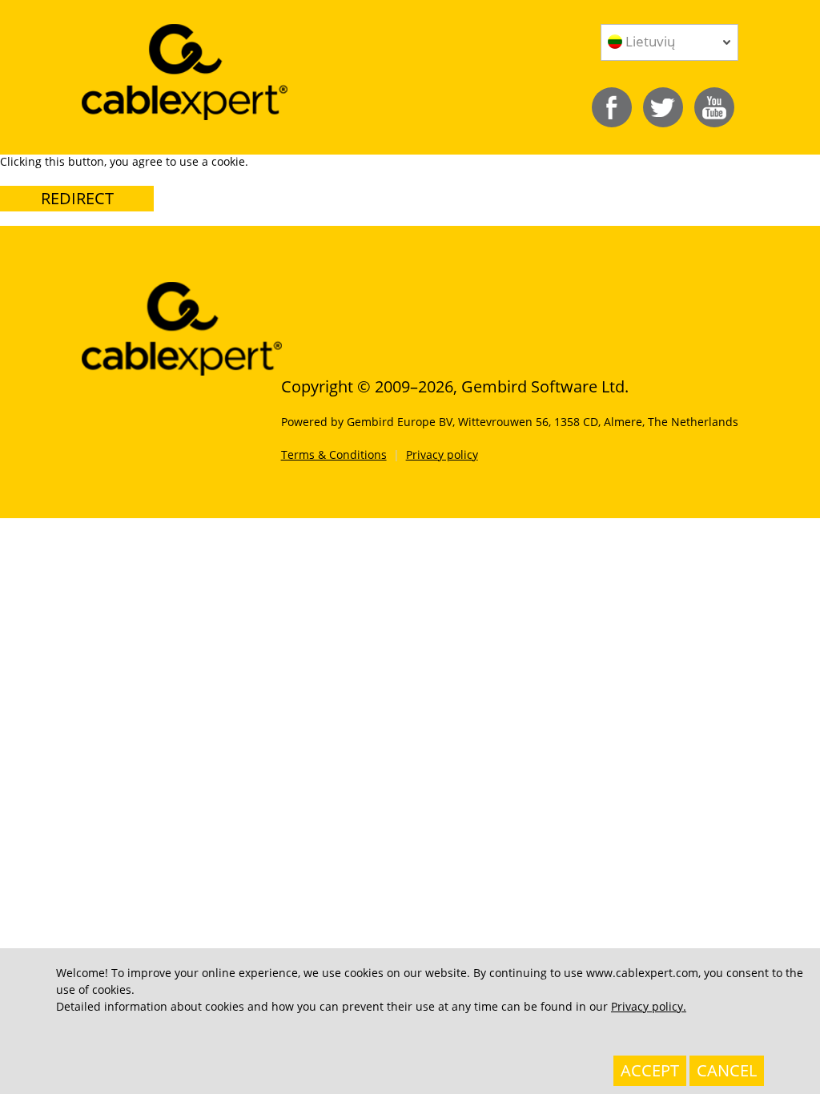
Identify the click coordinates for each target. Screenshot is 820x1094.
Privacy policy (442, 454)
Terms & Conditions (334, 454)
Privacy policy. (648, 1006)
